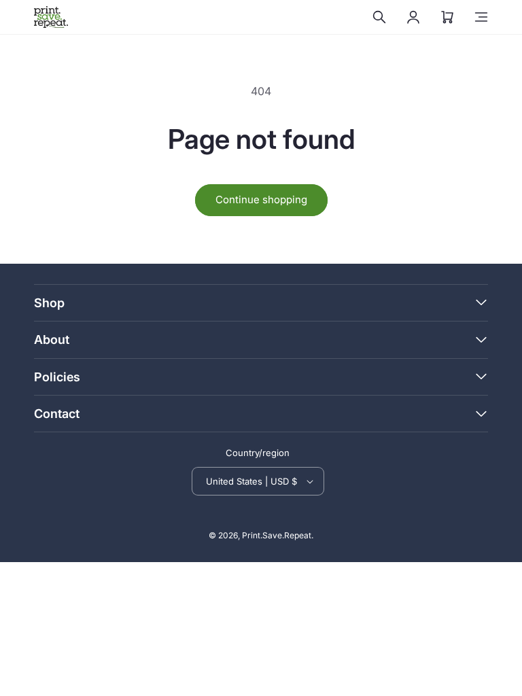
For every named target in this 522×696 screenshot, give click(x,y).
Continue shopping (261, 199)
